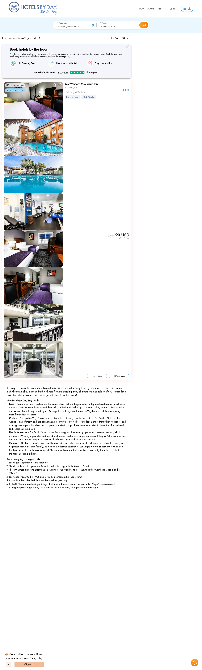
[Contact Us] (194, 662)
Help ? (161, 8)
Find (144, 25)
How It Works (146, 8)
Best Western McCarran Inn (81, 83)
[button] (187, 9)
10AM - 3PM (97, 376)
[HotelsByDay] (33, 14)
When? (103, 23)
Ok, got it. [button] (29, 664)
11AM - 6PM (119, 376)
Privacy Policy (36, 658)
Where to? (62, 23)
